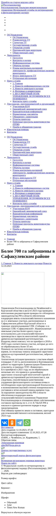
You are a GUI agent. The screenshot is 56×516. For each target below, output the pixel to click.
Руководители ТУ (21, 40)
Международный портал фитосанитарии (21, 455)
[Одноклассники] (12, 422)
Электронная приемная (12, 442)
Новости (47, 263)
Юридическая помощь (18, 129)
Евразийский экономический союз (30, 109)
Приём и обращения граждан (27, 127)
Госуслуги (18, 58)
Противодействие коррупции (27, 50)
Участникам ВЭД (21, 106)
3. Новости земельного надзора (28, 88)
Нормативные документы (25, 114)
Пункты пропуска (21, 119)
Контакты (12, 132)
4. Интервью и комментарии (26, 91)
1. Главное (18, 83)
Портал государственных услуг (16, 450)
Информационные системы (26, 63)
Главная (11, 239)
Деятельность (13, 55)
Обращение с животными (25, 116)
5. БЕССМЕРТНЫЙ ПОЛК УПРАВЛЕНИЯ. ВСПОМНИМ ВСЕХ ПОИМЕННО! (31, 96)
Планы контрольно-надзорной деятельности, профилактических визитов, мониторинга (34, 70)
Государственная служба (25, 45)
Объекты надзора (21, 65)
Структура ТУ (20, 42)
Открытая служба (21, 47)
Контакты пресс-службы (25, 101)
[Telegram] (19, 422)
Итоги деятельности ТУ (24, 76)
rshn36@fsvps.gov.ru (11, 445)
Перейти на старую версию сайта (17, 2)
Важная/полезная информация (27, 111)
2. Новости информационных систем (31, 86)
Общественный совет (23, 52)
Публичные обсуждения (24, 78)
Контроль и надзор (22, 60)
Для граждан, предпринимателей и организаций (30, 104)
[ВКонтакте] (4, 422)
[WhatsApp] (27, 422)
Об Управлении (14, 35)
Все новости (7, 427)
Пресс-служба (14, 81)
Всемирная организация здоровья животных (23, 460)
